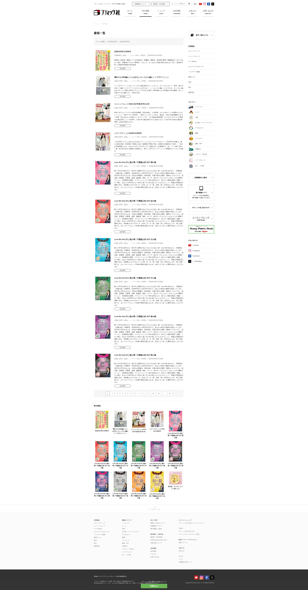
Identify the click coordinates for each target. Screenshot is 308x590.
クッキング (125, 540)
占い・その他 (126, 555)
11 (159, 393)
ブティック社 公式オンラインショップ (191, 523)
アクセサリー (126, 534)
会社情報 (176, 12)
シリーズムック (127, 552)
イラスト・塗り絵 (128, 549)
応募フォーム (183, 542)
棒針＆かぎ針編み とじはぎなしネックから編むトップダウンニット (141, 77)
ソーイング (125, 523)
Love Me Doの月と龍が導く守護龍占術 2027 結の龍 (135, 201)
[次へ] (170, 393)
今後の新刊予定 (125, 41)
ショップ (161, 12)
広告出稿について (156, 543)
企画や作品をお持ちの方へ (159, 540)
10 (153, 393)
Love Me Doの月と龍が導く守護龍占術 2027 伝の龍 (135, 239)
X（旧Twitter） (198, 261)
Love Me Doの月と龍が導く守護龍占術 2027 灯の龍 (135, 278)
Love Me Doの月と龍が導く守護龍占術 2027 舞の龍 (135, 316)
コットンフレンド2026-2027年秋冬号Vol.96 (131, 104)
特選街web (154, 586)
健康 (123, 537)
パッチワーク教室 (194, 72)
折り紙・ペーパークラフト (130, 532)
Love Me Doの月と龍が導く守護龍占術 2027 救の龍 (135, 355)
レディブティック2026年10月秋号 (128, 133)
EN (195, 4)
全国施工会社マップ (185, 562)
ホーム (130, 12)
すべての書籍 (100, 41)
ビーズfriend (192, 61)
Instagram (196, 250)
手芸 (123, 529)
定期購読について (140, 4)
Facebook (196, 256)
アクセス (153, 554)
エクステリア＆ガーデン (196, 66)
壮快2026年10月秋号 (122, 51)
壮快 (189, 82)
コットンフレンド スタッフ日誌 (189, 534)
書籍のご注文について (157, 523)
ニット (124, 526)
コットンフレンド (194, 56)
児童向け (125, 546)
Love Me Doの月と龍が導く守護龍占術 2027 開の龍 (135, 162)
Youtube (196, 245)
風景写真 (191, 92)
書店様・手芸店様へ (159, 4)
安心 (189, 87)
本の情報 (145, 12)
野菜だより (192, 77)
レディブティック (194, 51)
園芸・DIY (125, 543)
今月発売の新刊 (112, 41)
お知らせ (192, 12)
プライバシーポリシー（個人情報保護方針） (115, 576)
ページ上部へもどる (154, 509)
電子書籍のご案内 (156, 529)
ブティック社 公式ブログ (187, 531)
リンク (181, 559)
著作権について (98, 576)
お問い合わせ (208, 12)
